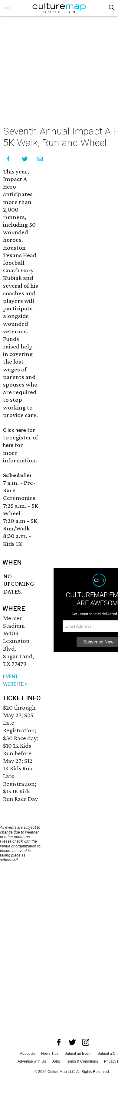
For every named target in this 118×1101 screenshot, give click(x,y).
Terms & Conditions (82, 1061)
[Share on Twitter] (25, 159)
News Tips (49, 1053)
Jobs (56, 1061)
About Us (27, 1053)
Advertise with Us (32, 1061)
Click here (14, 430)
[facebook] (59, 1042)
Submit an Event (77, 1053)
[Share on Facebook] (8, 159)
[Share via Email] (40, 159)
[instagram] (85, 1042)
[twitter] (72, 1042)
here (8, 445)
